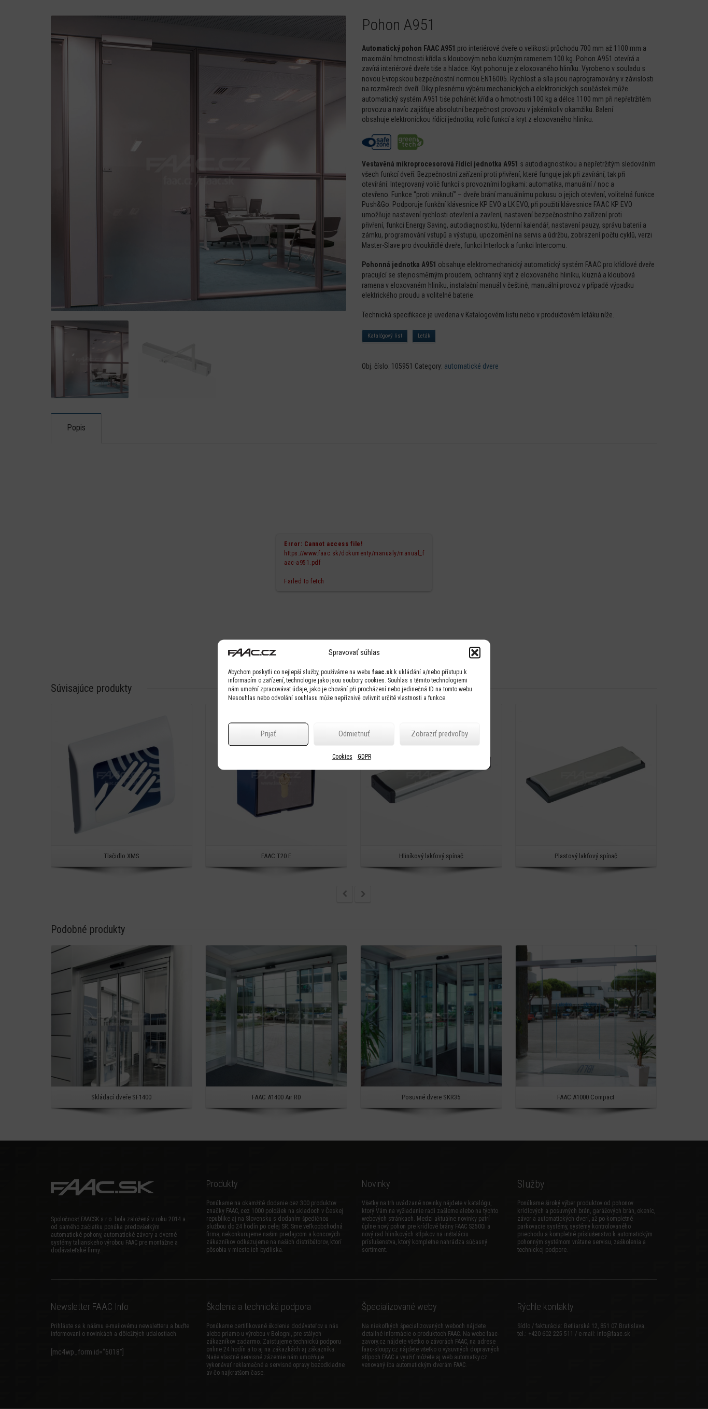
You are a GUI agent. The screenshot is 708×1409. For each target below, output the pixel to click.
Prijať (268, 734)
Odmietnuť (354, 734)
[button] (475, 652)
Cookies (342, 756)
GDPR (364, 756)
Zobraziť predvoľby (439, 734)
